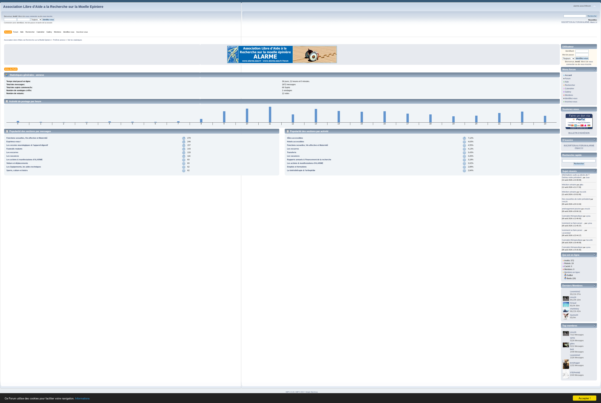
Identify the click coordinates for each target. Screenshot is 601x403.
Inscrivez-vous (571, 102)
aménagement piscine (571, 209)
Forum (567, 78)
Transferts (291, 152)
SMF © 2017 (300, 392)
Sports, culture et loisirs (17, 170)
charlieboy (574, 309)
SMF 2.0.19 (290, 392)
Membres (569, 95)
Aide (567, 82)
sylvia (588, 216)
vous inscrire (47, 16)
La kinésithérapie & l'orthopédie (301, 170)
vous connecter (31, 16)
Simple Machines (312, 392)
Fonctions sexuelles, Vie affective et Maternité (26, 138)
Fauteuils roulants (14, 149)
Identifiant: (569, 51)
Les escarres (12, 152)
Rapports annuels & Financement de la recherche (309, 160)
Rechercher (570, 85)
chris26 (565, 202)
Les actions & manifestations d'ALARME (24, 160)
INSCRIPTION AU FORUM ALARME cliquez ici (579, 22)
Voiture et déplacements (17, 163)
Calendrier (569, 88)
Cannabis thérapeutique (572, 216)
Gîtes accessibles (295, 138)
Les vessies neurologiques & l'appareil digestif (27, 145)
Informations (82, 398)
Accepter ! (585, 398)
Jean (588, 177)
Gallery (568, 92)
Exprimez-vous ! (13, 142)
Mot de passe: (568, 55)
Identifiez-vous (571, 98)
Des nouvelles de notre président (576, 199)
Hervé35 (583, 192)
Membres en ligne (572, 272)
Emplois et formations (297, 167)
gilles (581, 185)
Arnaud (573, 303)
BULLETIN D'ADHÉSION (579, 133)
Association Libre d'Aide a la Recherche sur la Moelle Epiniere (53, 7)
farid (572, 349)
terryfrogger (575, 363)
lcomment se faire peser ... (573, 223)
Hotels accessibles (295, 142)
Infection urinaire (569, 185)
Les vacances (12, 156)
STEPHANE (575, 373)
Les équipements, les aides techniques (23, 167)
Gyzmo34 (574, 315)
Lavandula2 (566, 233)
